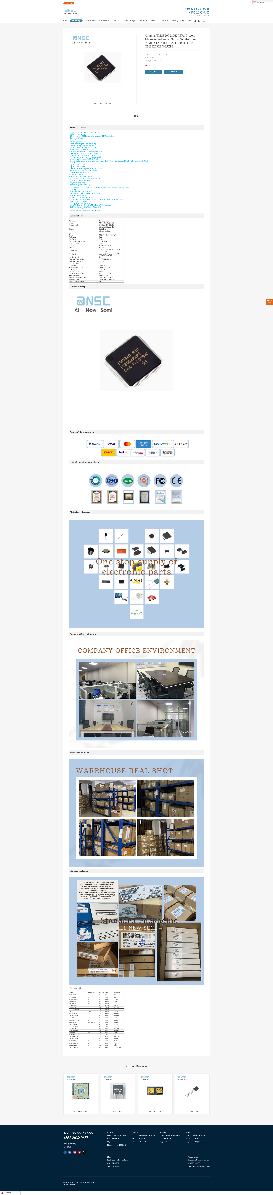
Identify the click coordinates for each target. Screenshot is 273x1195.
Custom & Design (129, 21)
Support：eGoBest (69, 1184)
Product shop (90, 21)
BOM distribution (104, 21)
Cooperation (143, 21)
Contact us (164, 21)
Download (152, 66)
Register (199, 21)
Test (189, 21)
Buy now (153, 71)
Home (64, 21)
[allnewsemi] (65, 1152)
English (260, 2)
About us (154, 21)
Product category (76, 21)
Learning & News (178, 21)
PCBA (116, 21)
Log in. (195, 21)
